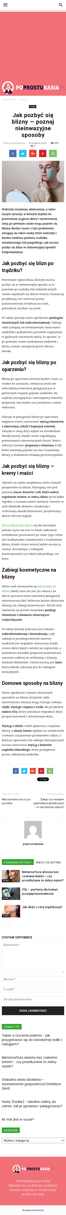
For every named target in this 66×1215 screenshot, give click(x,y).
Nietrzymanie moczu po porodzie (16, 801)
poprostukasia (17, 143)
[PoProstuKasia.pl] (33, 87)
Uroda (32, 106)
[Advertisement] (33, 44)
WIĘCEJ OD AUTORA (48, 862)
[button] (61, 5)
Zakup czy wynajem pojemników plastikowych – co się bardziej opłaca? (48, 803)
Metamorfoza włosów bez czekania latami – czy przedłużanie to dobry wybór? (43, 876)
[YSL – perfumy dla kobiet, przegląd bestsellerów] (11, 893)
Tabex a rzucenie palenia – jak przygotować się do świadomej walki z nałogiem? (32, 1039)
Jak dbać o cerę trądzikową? (42, 907)
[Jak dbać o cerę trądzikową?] (11, 911)
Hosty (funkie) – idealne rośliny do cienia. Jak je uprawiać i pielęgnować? (32, 1104)
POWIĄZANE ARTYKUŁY (18, 862)
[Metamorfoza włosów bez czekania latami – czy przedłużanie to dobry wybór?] (11, 876)
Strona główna (9, 99)
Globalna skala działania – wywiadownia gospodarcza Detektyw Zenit (31, 1084)
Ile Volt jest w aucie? (18, 1119)
